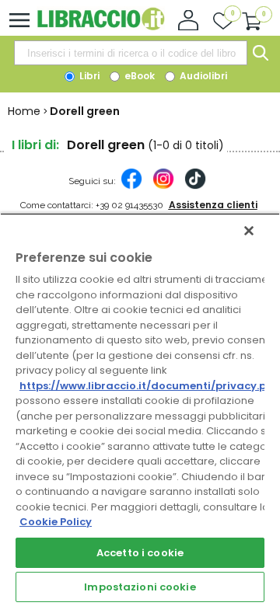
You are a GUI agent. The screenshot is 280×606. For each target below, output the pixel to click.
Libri (88, 75)
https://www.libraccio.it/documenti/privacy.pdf (148, 385)
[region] (140, 409)
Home (24, 111)
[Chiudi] (249, 230)
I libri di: (35, 145)
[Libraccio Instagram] (163, 186)
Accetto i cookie (140, 552)
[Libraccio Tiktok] (195, 186)
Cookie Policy (55, 521)
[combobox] (130, 52)
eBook (138, 75)
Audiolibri (202, 75)
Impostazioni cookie (139, 587)
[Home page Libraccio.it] (101, 26)
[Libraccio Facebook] (131, 186)
